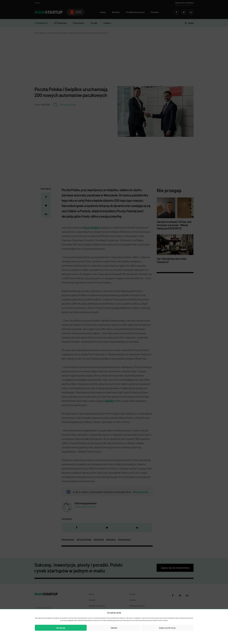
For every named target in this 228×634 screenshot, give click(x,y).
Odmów (114, 628)
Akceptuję (60, 628)
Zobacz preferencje (167, 628)
